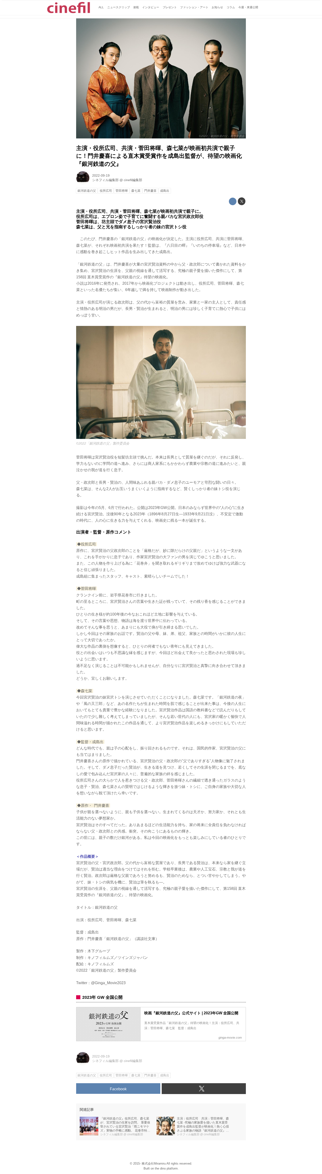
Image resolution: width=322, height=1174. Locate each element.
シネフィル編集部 (105, 180)
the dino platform (166, 1168)
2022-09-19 (101, 175)
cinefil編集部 (133, 180)
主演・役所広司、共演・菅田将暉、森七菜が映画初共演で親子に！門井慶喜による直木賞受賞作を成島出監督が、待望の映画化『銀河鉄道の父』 (159, 156)
